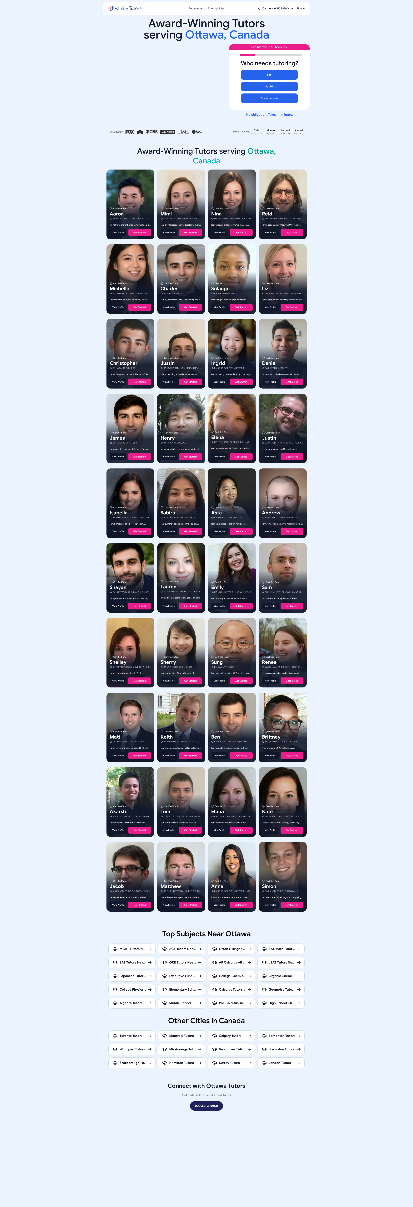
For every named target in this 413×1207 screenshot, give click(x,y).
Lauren (168, 586)
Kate (267, 811)
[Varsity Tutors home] (124, 8)
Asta (216, 512)
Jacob (117, 886)
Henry (168, 438)
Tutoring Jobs (216, 8)
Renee (269, 662)
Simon (269, 886)
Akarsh (118, 811)
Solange (220, 288)
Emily (217, 587)
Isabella (119, 512)
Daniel (269, 363)
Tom (165, 811)
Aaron (117, 213)
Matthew (171, 886)
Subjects (194, 8)
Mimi (166, 213)
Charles (169, 288)
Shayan (118, 587)
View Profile (118, 232)
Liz (265, 288)
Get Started (139, 232)
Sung (217, 662)
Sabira (168, 512)
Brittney (271, 736)
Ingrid (218, 363)
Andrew (271, 512)
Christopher (124, 363)
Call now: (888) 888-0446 (277, 8)
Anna (217, 886)
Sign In (301, 8)
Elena (217, 437)
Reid (267, 213)
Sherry (168, 662)
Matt (115, 736)
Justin (168, 363)
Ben (215, 736)
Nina (216, 213)
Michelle (119, 288)
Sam (267, 587)
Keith (167, 736)
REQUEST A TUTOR (206, 1106)
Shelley (118, 662)
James (117, 438)
